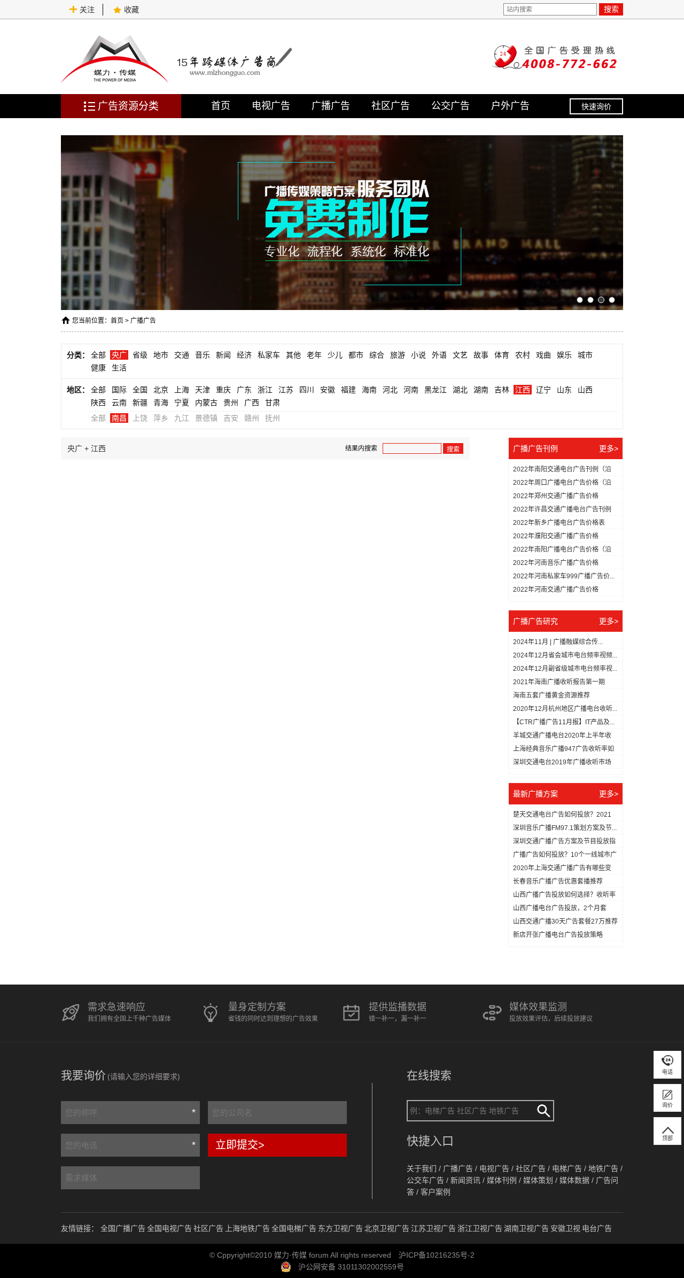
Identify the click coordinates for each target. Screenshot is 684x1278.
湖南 (480, 389)
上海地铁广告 (247, 1228)
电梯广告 (567, 1168)
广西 (251, 402)
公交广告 (450, 105)
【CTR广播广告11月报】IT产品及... (564, 722)
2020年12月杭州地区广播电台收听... (565, 708)
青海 (160, 402)
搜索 (611, 9)
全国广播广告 (122, 1228)
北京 (160, 389)
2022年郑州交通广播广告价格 (555, 496)
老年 (314, 355)
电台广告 (597, 1228)
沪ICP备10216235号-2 (437, 1255)
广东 (244, 389)
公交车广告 (425, 1180)
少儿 (335, 355)
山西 (585, 389)
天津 (202, 389)
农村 (522, 355)
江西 (522, 389)
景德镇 (206, 418)
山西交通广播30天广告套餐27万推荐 (565, 921)
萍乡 (160, 418)
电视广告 (271, 105)
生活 (119, 367)
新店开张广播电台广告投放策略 (558, 935)
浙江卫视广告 (479, 1228)
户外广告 (510, 105)
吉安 (230, 418)
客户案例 (435, 1192)
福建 (348, 389)
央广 (119, 355)
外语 (439, 355)
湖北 (460, 389)
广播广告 (331, 105)
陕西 (98, 402)
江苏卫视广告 (433, 1228)
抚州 (272, 418)
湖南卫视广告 (526, 1228)
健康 (98, 367)
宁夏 (181, 402)
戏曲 (543, 355)
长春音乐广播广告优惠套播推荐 (558, 881)
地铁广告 (603, 1168)
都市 (355, 355)
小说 (418, 355)
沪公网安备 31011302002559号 (351, 1266)
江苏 (285, 389)
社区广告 (390, 105)
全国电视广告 (169, 1228)
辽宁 (543, 389)
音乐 (202, 355)
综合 (376, 355)
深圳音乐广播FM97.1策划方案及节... (565, 828)
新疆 (140, 402)
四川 (306, 389)
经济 (244, 355)
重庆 (223, 389)
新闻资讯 (465, 1180)
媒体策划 (538, 1180)
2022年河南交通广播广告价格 (555, 589)
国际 (119, 389)
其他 (293, 355)
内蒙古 (206, 402)
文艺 (460, 355)
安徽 (327, 389)
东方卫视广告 (340, 1228)
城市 (585, 355)
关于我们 (422, 1168)
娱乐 (564, 355)
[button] (580, 300)
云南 (119, 402)
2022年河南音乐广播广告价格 (555, 563)
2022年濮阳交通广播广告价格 (555, 536)
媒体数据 (574, 1180)
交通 (181, 355)
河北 (390, 389)
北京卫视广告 (386, 1228)
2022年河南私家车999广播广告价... (564, 576)
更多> (608, 448)
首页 (220, 105)
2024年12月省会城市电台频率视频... (565, 655)
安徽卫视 (565, 1228)
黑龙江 (435, 389)
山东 (564, 389)
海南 (369, 389)
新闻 (223, 355)
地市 (160, 355)
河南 (410, 389)
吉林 (501, 389)
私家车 (269, 355)
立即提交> (240, 1145)
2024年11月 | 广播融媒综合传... (558, 642)
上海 (181, 389)
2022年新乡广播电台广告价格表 (559, 522)
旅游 (397, 355)
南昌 (119, 418)
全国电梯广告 (293, 1228)
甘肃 (272, 402)
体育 (501, 355)
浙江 (265, 389)
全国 (140, 389)
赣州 (251, 418)
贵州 (230, 402)
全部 (98, 355)
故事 (480, 355)
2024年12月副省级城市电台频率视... (565, 668)
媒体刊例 (502, 1180)
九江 (181, 418)
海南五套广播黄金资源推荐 (551, 695)
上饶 (140, 418)
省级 (140, 355)
